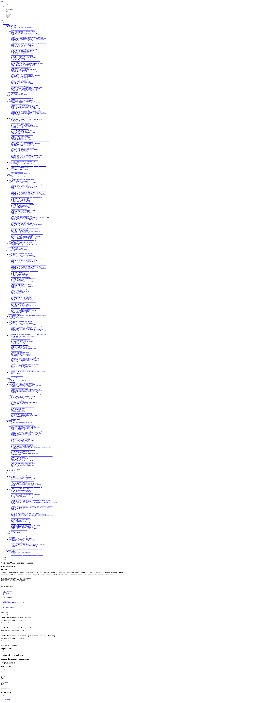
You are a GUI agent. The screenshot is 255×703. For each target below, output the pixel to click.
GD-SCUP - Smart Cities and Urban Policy (20, 488)
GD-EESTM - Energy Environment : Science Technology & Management (26, 484)
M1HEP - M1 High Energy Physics (18, 340)
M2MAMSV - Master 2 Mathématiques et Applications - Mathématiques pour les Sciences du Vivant (32, 515)
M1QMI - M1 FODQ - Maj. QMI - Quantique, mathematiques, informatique (27, 555)
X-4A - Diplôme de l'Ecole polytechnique (20, 181)
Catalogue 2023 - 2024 (10, 250)
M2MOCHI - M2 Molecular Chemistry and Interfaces (22, 359)
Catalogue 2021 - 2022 (10, 378)
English (7, 4)
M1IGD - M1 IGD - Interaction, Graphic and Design (22, 445)
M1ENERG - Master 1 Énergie (17, 401)
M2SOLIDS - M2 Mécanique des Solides (20, 311)
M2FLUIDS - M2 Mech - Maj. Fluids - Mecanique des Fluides (24, 71)
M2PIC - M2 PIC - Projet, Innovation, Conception (21, 151)
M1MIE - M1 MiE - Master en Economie (19, 59)
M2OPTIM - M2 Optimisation (17, 303)
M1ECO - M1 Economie (16, 399)
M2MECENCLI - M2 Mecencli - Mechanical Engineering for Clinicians (26, 357)
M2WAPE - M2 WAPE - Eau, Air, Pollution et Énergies (23, 161)
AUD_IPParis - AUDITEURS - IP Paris (19, 169)
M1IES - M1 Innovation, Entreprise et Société (20, 277)
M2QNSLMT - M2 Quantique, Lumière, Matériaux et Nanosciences (25, 308)
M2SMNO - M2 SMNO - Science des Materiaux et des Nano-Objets (25, 88)
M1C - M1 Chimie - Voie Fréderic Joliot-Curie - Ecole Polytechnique (25, 494)
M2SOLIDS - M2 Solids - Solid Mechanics (20, 365)
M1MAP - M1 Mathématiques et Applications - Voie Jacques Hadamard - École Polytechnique (31, 447)
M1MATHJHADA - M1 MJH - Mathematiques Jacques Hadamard (25, 57)
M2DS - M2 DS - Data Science (17, 138)
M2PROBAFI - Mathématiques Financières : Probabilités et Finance (25, 525)
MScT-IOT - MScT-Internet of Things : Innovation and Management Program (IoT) (28, 39)
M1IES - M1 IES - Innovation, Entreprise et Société (22, 56)
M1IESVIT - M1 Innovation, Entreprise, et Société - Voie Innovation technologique (28, 499)
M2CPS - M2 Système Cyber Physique (19, 289)
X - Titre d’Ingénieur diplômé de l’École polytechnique (22, 30)
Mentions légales (6, 699)
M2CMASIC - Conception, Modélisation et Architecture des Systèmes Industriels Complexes (30, 507)
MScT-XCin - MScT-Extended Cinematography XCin (22, 46)
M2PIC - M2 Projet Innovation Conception (20, 362)
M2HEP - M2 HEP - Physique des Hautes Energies (22, 74)
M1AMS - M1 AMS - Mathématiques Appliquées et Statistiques (24, 49)
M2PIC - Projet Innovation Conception (19, 416)
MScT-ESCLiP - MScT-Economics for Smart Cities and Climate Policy (26, 111)
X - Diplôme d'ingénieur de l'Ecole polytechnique (21, 477)
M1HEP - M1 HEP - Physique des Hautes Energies (22, 55)
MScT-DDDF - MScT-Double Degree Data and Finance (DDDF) (25, 33)
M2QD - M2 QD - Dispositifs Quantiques (20, 86)
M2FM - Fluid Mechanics (16, 510)
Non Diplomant (11, 168)
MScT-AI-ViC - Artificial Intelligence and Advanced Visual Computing (26, 385)
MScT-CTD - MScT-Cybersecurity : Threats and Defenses (23, 259)
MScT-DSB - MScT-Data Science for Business (21, 188)
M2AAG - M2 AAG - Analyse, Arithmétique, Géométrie (23, 64)
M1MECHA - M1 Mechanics (17, 342)
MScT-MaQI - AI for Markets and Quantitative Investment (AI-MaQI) (26, 41)
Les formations (6, 24)
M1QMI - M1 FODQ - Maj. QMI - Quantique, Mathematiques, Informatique (27, 63)
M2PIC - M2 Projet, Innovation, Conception (20, 304)
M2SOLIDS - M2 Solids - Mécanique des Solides (21, 158)
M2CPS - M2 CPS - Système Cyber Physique (20, 137)
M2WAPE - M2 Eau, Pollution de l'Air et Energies (21, 312)
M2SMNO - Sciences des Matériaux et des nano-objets (22, 527)
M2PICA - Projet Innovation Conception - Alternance (22, 522)
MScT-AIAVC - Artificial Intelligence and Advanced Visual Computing (26, 427)
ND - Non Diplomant (15, 373)
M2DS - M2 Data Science (16, 290)
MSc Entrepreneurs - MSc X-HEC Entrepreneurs (21, 163)
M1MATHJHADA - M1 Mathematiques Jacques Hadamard (23, 341)
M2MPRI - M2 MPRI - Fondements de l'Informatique (22, 148)
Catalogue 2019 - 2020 (10, 472)
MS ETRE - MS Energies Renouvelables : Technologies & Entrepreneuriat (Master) (28, 371)
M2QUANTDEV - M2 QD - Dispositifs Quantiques (22, 156)
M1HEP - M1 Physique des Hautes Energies (20, 275)
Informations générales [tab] (8, 591)
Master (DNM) (11, 47)
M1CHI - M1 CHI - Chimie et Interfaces (19, 52)
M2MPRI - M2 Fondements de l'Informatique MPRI (22, 300)
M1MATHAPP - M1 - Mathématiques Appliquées (21, 448)
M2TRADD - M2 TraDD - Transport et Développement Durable (24, 160)
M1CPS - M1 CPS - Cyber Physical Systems (20, 339)
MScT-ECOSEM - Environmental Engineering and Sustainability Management (27, 431)
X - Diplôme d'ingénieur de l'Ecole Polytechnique (21, 552)
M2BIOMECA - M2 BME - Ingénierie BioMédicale (22, 135)
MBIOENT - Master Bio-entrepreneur (19, 530)
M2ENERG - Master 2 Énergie (17, 410)
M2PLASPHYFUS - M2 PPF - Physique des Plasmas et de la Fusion (25, 152)
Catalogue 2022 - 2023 (10, 318)
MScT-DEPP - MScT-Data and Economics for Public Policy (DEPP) (25, 34)
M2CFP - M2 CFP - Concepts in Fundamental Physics (22, 407)
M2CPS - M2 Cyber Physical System (19, 347)
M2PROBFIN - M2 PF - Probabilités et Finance (21, 84)
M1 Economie (6, 601)
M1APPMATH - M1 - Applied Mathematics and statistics (23, 396)
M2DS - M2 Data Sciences (17, 349)
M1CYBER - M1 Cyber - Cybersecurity (19, 441)
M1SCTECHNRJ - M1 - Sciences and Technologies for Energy (24, 453)
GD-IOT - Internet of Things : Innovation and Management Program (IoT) (26, 487)
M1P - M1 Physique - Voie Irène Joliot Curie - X (21, 451)
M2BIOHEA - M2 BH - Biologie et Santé (20, 133)
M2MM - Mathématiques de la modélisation (20, 518)
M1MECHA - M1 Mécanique (17, 279)
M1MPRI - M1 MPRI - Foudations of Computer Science (23, 450)
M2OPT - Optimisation (16, 520)
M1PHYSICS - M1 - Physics (17, 452)
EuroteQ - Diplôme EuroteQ (17, 93)
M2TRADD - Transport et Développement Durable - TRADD (24, 528)
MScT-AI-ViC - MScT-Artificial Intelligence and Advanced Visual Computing (27, 102)
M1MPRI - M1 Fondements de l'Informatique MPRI (22, 281)
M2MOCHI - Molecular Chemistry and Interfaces (21, 519)
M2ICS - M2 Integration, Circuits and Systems (21, 354)
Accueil (4, 22)
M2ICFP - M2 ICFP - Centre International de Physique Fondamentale (25, 75)
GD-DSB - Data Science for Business (19, 482)
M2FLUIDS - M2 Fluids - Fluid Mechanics (20, 352)
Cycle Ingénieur (11, 28)
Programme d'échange (13, 92)
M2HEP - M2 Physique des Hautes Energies (20, 293)
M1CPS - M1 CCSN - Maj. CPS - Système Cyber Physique (23, 53)
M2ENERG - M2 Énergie (16, 351)
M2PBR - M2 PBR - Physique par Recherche (20, 81)
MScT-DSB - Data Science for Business (19, 388)
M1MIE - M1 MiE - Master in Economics (20, 403)
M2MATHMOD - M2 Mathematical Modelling (21, 355)
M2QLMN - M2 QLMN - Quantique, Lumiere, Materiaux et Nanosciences (27, 87)
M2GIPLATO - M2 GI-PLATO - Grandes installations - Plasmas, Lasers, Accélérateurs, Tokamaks (32, 73)
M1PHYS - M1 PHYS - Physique (18, 62)
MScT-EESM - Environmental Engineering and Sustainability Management (27, 390)
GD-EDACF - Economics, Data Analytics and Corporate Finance (25, 545)
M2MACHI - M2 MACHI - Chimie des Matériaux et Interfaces (24, 220)
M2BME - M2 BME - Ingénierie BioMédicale (21, 67)
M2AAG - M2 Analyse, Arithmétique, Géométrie (21, 284)
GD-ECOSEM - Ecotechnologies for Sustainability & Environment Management (28, 544)
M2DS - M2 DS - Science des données (19, 70)
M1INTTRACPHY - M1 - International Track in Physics (23, 446)
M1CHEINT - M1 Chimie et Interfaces (19, 273)
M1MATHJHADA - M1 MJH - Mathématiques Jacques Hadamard (25, 126)
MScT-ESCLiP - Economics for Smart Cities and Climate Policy (24, 391)
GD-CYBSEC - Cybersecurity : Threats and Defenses (22, 481)
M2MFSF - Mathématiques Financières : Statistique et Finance (24, 516)
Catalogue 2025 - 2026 (10, 95)
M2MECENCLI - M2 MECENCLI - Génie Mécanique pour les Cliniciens (27, 147)
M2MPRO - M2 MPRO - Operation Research (20, 464)
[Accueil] (2, 1)
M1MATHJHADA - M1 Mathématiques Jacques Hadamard (23, 278)
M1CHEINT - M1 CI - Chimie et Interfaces (20, 121)
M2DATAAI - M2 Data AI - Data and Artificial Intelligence (23, 348)
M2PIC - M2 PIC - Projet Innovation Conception (21, 82)
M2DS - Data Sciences (16, 409)
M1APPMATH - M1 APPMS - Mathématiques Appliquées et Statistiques (26, 119)
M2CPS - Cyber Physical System (18, 408)
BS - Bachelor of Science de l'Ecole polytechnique (21, 253)
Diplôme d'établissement (13, 180)
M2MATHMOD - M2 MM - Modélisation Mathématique (23, 76)
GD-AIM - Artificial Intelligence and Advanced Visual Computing (25, 479)
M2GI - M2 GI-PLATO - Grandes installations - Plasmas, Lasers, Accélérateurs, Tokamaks (30, 141)
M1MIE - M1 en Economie (17, 280)
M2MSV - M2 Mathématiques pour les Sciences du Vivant (23, 302)
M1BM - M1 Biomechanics (17, 397)
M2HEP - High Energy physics (17, 512)
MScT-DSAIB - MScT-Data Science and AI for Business (23, 36)
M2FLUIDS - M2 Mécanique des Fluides (20, 291)
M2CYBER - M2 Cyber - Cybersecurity (19, 458)
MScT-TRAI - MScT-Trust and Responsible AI (21, 44)
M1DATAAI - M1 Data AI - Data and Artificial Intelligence (23, 398)
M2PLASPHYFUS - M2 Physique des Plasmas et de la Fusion (24, 305)
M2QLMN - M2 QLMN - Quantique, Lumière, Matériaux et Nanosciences (27, 155)
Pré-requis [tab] (5, 592)
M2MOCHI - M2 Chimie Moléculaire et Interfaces (21, 299)
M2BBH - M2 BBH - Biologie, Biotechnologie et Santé (23, 65)
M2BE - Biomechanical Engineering (18, 505)
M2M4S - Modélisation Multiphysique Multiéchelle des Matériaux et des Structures (28, 514)
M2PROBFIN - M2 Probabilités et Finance (20, 306)
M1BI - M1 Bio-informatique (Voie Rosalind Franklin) (22, 491)
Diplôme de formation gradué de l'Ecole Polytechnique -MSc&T (22, 31)
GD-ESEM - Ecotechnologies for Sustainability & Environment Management (27, 485)
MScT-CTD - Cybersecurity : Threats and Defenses (22, 386)
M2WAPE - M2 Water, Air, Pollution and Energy (21, 366)
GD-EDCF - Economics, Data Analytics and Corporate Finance (24, 483)
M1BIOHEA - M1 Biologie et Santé (18, 272)
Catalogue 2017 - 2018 (10, 550)
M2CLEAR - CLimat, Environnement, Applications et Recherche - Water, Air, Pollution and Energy (32, 456)
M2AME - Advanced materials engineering (20, 503)
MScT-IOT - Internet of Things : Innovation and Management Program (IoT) (27, 392)
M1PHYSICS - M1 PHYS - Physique (19, 131)
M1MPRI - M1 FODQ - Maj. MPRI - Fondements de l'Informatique (25, 61)
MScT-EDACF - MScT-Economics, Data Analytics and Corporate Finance (27, 37)
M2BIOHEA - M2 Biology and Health (19, 345)
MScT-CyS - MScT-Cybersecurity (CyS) (19, 32)
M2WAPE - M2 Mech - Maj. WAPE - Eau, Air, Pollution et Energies (25, 90)
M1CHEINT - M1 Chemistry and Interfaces (20, 337)
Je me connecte (9, 9)
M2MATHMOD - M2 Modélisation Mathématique (21, 297)
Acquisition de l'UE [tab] (7, 593)
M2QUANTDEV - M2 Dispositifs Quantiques (21, 309)
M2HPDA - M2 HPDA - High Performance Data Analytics (23, 460)
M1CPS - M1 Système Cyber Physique (19, 274)
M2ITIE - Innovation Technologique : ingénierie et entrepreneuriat (25, 513)
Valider (7, 15)
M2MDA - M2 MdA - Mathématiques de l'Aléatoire (22, 414)
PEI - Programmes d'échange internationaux (20, 94)
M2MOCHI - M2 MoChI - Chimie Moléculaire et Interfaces (23, 225)
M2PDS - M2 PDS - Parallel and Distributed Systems (22, 465)
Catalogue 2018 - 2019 (10, 533)
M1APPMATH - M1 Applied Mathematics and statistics (23, 336)
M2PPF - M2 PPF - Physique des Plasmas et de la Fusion (23, 83)
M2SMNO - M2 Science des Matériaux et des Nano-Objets (23, 310)
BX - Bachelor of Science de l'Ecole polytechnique (22, 27)
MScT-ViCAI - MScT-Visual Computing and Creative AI (23, 45)
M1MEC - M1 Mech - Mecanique (18, 58)
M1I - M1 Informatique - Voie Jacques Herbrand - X (22, 444)
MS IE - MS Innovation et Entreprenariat (19, 167)
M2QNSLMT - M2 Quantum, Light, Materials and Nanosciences (25, 364)
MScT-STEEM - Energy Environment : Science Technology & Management (27, 394)
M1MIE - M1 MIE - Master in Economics (20, 343)
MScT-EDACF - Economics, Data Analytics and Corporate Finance (25, 389)
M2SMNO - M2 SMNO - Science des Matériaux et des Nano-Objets (25, 157)
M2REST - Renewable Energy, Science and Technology (23, 370)
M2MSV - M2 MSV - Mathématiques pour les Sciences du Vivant (25, 78)
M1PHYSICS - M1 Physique (17, 283)
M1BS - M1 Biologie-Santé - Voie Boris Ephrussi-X (22, 493)
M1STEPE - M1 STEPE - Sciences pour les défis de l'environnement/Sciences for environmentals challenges (34, 502)
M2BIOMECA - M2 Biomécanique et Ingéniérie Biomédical (24, 286)
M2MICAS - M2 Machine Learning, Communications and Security (25, 358)
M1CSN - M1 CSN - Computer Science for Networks (22, 440)
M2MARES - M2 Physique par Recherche (20, 294)
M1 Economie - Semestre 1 (9, 607)
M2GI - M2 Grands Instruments (18, 292)
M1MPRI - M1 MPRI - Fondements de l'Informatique (22, 130)
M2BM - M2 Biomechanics (17, 405)
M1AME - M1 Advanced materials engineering (21, 490)
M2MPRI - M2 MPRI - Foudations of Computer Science (23, 463)
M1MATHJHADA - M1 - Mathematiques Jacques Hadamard (24, 402)
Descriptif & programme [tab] (8, 594)
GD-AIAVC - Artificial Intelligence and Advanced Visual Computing (25, 540)
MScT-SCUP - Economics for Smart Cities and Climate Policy (24, 434)
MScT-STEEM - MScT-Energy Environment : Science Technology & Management (28, 43)
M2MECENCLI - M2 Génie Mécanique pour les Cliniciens (23, 298)
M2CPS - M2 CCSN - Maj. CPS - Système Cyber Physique (23, 69)
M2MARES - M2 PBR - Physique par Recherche (21, 144)
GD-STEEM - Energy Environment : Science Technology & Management (26, 549)
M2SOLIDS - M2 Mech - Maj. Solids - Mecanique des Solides (24, 89)
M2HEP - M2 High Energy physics (18, 353)
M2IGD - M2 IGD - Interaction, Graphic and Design (22, 413)
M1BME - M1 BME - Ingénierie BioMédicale (21, 51)
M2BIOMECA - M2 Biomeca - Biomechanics (21, 346)
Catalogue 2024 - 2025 (10, 174)
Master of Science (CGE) (13, 162)
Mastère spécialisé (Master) (14, 164)
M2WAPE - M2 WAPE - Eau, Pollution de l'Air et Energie (23, 240)
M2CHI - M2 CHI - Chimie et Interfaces (19, 68)
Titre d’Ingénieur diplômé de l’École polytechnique (14, 602)
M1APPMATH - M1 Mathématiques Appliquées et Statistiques (24, 271)
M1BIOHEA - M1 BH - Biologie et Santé (20, 120)
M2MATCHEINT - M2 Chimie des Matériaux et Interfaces (23, 296)
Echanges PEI (6, 600)
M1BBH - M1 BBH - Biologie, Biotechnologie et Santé (23, 50)
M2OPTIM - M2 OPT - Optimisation (19, 80)
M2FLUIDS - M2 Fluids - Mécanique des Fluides (21, 139)
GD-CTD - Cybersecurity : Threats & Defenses (21, 541)
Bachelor (10, 26)
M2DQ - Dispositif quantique (17, 508)
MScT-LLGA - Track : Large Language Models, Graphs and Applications (26, 40)
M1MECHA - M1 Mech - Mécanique (19, 127)
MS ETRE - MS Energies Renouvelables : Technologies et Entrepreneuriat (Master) (28, 166)
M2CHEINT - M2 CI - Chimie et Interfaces (20, 136)
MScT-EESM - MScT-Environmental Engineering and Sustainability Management (28, 38)
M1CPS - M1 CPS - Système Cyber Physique (20, 123)
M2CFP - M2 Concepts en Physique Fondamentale (22, 287)
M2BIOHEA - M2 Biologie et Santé (18, 285)
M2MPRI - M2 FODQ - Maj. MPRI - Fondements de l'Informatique (25, 77)
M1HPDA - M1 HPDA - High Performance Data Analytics (23, 442)
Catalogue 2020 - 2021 (10, 420)
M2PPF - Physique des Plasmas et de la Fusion (21, 524)
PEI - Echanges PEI (15, 377)
